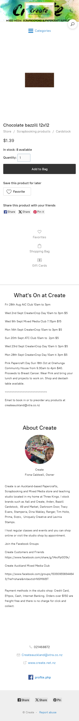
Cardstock (63, 131)
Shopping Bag (40, 251)
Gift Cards (39, 265)
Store (7, 131)
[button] (17, 191)
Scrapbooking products (33, 131)
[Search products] (72, 24)
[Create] (39, 11)
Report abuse (48, 712)
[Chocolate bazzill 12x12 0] (39, 80)
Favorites (39, 237)
